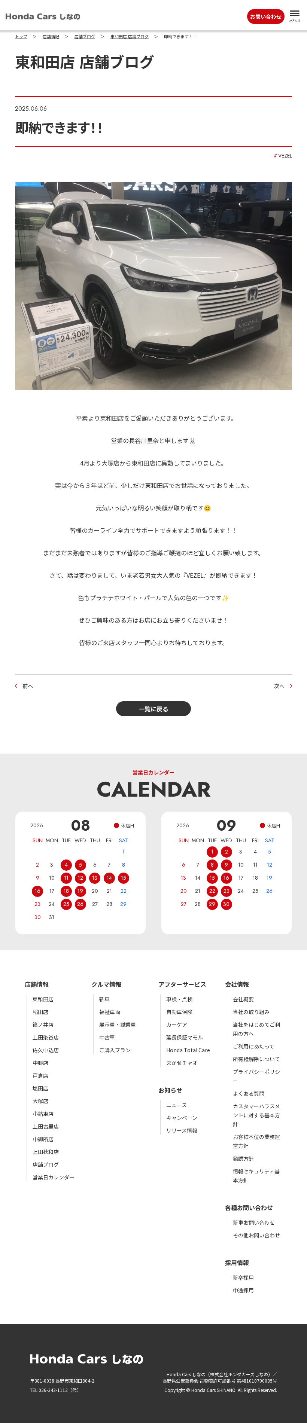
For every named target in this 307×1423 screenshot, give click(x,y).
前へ (27, 686)
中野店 (40, 1062)
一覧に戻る (153, 708)
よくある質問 (248, 1093)
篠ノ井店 (43, 1024)
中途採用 (243, 1290)
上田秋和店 (46, 1151)
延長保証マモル (184, 1037)
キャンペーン (181, 1117)
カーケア (176, 1024)
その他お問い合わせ (256, 1235)
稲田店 (40, 1012)
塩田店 (40, 1088)
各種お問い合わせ (249, 1207)
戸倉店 (40, 1075)
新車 (104, 999)
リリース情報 (181, 1130)
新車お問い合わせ (254, 1222)
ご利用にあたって (253, 1046)
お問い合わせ (266, 16)
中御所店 (43, 1139)
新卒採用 (243, 1277)
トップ (21, 37)
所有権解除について (256, 1059)
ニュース (176, 1105)
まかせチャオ (182, 1062)
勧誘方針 (243, 1158)
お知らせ (170, 1089)
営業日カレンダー (54, 1177)
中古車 (107, 1037)
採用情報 (237, 1262)
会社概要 (243, 999)
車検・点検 (179, 999)
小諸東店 (43, 1113)
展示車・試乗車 (117, 1024)
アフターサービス (182, 984)
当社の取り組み (251, 1012)
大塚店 (40, 1101)
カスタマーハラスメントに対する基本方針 (256, 1115)
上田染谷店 (46, 1037)
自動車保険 (179, 1012)
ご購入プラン (115, 1050)
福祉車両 (109, 1012)
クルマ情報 (106, 984)
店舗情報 (51, 37)
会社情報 (237, 984)
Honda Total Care (188, 1050)
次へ (279, 686)
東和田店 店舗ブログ (129, 37)
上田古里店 (46, 1126)
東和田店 (43, 999)
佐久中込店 (46, 1050)
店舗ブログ (85, 37)
